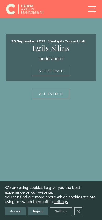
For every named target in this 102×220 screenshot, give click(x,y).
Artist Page (51, 71)
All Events (51, 94)
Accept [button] (15, 211)
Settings (61, 211)
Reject (38, 211)
